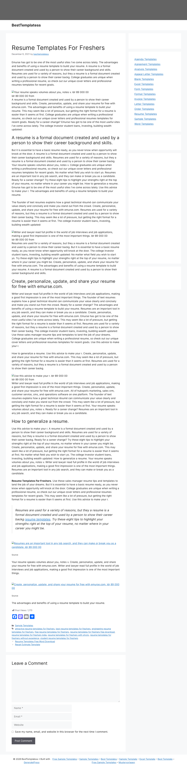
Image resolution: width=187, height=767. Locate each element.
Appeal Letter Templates (148, 74)
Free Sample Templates (64, 759)
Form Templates (143, 89)
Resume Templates (145, 113)
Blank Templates (144, 79)
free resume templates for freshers (52, 632)
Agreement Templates (147, 64)
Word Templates (144, 123)
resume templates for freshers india (29, 635)
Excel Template (147, 759)
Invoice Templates (145, 99)
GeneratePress (31, 762)
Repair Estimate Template (27, 644)
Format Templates (145, 94)
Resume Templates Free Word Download (35, 641)
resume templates (37, 519)
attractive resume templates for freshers (35, 628)
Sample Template (128, 759)
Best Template (165, 759)
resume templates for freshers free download (92, 632)
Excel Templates (144, 84)
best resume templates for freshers (73, 628)
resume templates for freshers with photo (68, 635)
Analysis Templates (145, 69)
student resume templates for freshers (59, 638)
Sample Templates (24, 625)
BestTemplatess (26, 25)
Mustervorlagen (127, 762)
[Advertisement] (154, 210)
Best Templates (109, 759)
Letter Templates (144, 104)
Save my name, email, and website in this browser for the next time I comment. (61, 731)
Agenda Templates (145, 59)
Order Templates (144, 109)
